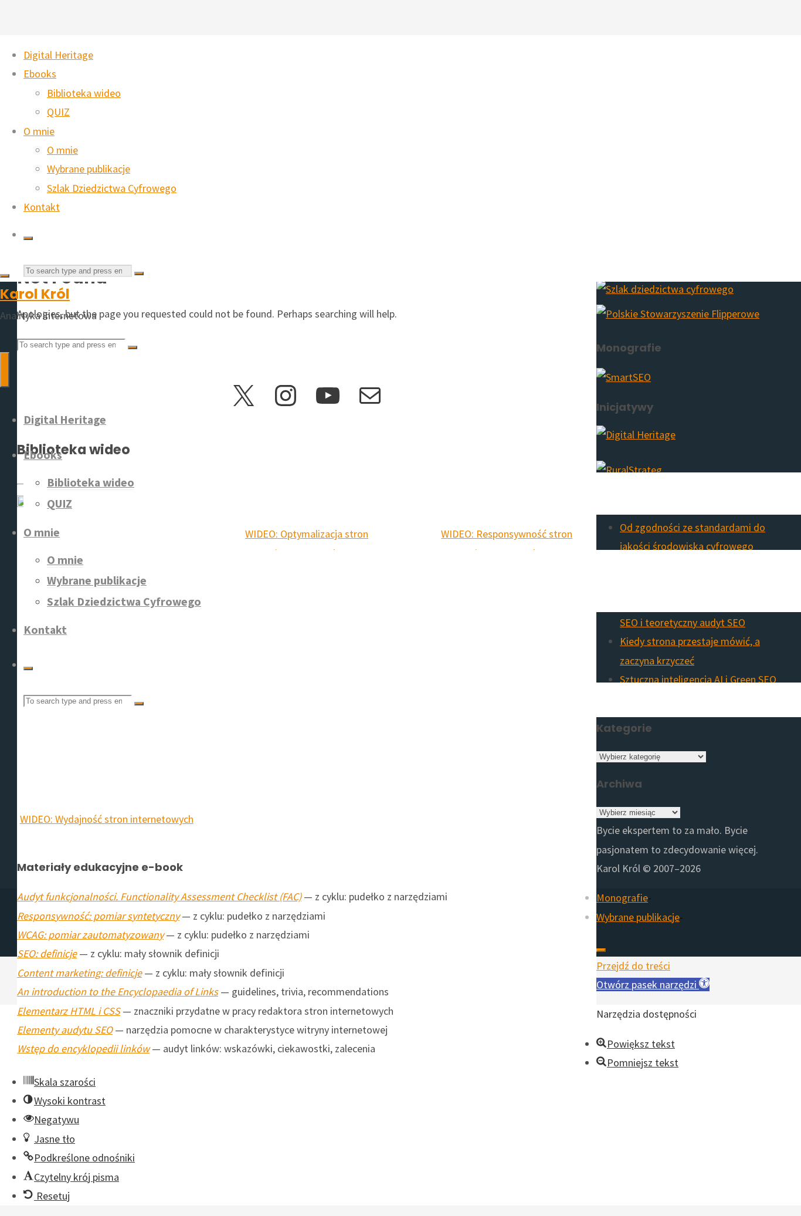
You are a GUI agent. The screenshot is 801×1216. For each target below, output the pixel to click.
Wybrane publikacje (638, 917)
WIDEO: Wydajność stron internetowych (107, 819)
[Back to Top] (601, 950)
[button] (653, 984)
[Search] (28, 238)
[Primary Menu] (4, 369)
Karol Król (35, 293)
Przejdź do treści (633, 965)
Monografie (622, 897)
